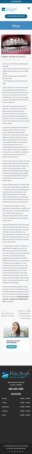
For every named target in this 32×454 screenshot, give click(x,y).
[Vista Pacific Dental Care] (9, 9)
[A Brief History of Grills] (16, 44)
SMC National (22, 448)
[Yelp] (22, 451)
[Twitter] (14, 451)
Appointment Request (16, 16)
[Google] (12, 451)
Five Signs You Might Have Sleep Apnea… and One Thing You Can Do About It (24, 315)
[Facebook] (9, 451)
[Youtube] (20, 451)
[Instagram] (17, 451)
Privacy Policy (20, 445)
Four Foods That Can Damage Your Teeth (7, 314)
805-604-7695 (16, 1)
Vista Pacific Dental (7, 60)
